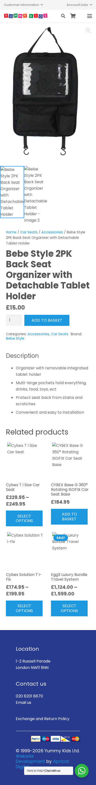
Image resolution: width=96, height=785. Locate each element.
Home (11, 232)
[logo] (26, 16)
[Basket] (73, 16)
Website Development (30, 759)
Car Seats (29, 232)
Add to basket (47, 320)
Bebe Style (15, 338)
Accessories (52, 232)
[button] (23, 5)
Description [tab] (22, 356)
